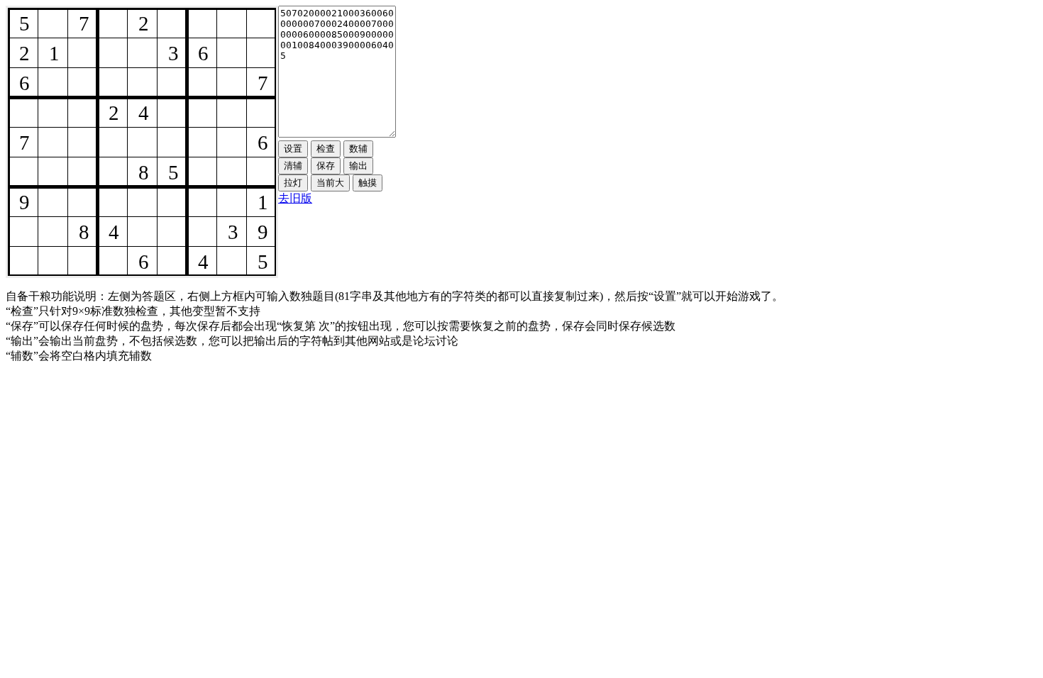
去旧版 (295, 198)
